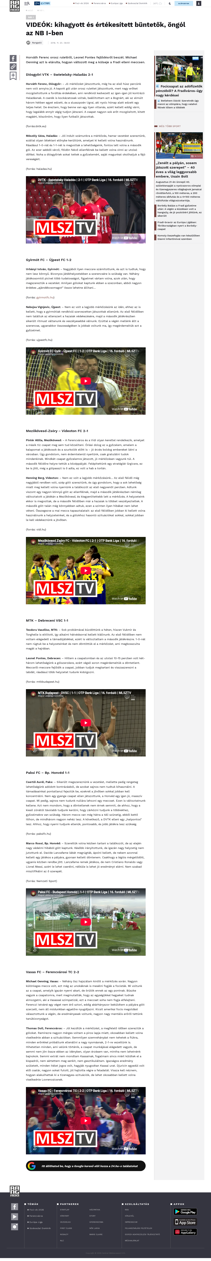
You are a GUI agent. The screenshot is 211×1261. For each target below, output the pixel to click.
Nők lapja (94, 1228)
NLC (62, 1241)
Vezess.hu (65, 1222)
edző (30, 10)
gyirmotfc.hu (44, 297)
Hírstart (64, 1216)
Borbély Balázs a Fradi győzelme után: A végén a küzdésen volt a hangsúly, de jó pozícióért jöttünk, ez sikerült (180, 210)
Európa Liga (117, 3)
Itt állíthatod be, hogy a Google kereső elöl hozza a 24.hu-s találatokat (90, 1166)
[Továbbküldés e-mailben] (13, 66)
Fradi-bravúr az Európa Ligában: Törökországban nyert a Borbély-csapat (177, 226)
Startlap (64, 1210)
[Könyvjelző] (13, 76)
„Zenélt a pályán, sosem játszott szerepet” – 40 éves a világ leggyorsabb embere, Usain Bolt (176, 169)
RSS (127, 1210)
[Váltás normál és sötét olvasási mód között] (170, 3)
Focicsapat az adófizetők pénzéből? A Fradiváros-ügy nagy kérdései (179, 90)
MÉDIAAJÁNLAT (132, 1241)
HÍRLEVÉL (129, 1216)
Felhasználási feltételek (138, 1228)
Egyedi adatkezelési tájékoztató (142, 1234)
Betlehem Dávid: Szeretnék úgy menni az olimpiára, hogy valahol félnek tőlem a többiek (178, 104)
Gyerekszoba (96, 1222)
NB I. (42, 10)
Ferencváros (100, 3)
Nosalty (64, 1234)
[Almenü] (27, 3)
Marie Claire (96, 1234)
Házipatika (94, 1210)
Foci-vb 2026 (82, 3)
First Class (66, 1228)
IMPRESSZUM (131, 1222)
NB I (31, 17)
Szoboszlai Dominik (137, 3)
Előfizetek (183, 3)
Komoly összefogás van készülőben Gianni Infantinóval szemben (179, 237)
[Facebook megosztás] (13, 58)
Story (92, 1216)
